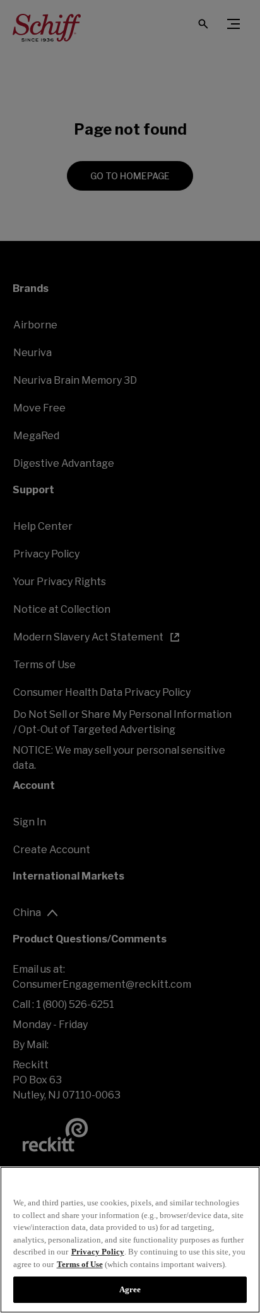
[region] (130, 1239)
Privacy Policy (97, 1251)
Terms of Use (80, 1264)
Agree (130, 1289)
